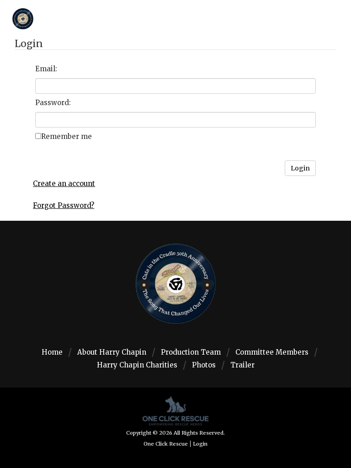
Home (52, 352)
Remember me (66, 136)
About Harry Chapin (111, 352)
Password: (53, 102)
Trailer (242, 365)
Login (200, 444)
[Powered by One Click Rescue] (175, 410)
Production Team (191, 352)
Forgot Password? (63, 205)
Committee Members (271, 352)
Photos (204, 365)
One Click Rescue (166, 444)
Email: (46, 68)
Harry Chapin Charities (137, 365)
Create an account (64, 183)
